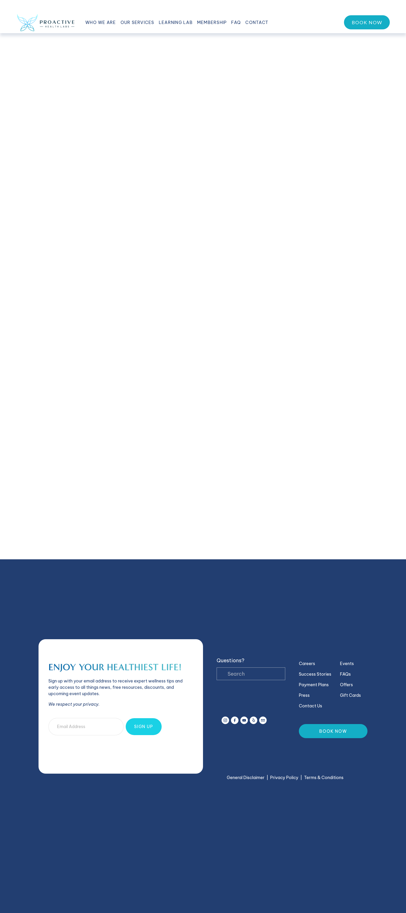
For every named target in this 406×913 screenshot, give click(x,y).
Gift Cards (350, 695)
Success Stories (315, 674)
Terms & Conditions (324, 777)
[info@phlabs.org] (263, 720)
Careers (307, 663)
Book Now (367, 22)
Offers (346, 684)
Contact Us (310, 706)
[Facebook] (234, 720)
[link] (203, 60)
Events (347, 663)
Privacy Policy (284, 777)
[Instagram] (225, 720)
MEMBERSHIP (212, 22)
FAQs (345, 674)
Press (304, 695)
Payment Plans (314, 684)
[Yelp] (253, 720)
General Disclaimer (246, 777)
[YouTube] (244, 720)
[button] (58, 536)
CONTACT (256, 22)
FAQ (236, 22)
